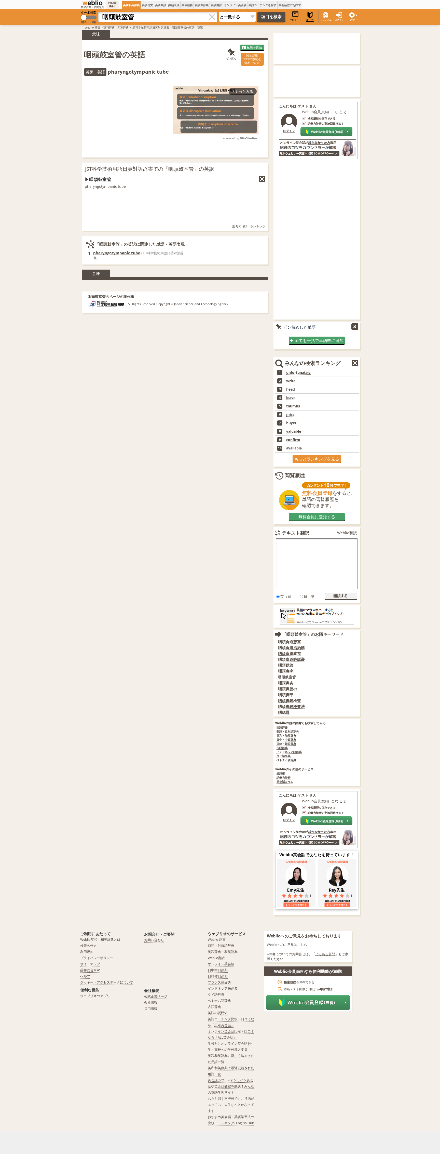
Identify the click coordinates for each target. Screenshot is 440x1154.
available (294, 448)
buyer (291, 423)
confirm (293, 440)
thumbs (293, 406)
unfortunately (298, 372)
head (290, 389)
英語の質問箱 (218, 1013)
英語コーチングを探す (263, 5)
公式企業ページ (155, 996)
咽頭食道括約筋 (291, 647)
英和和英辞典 (131, 5)
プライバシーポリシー (96, 958)
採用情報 (150, 1008)
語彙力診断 (284, 777)
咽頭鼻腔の (287, 689)
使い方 (310, 20)
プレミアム (326, 19)
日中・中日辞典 (286, 739)
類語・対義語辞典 (221, 945)
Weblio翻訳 (347, 533)
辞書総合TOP (90, 970)
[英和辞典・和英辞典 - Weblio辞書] (92, 2)
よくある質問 (325, 954)
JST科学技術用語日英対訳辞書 (150, 27)
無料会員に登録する (316, 517)
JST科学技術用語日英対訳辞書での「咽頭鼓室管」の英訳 (149, 168)
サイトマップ (90, 964)
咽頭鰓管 (285, 665)
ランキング (257, 226)
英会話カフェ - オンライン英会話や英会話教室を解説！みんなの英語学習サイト (231, 1086)
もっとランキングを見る (316, 459)
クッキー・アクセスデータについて (106, 982)
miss (290, 415)
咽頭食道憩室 (289, 642)
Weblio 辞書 (92, 27)
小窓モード (295, 19)
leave (290, 398)
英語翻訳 (216, 5)
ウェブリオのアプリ (95, 995)
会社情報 (150, 1002)
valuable (293, 431)
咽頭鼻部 (285, 695)
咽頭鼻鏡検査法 (291, 706)
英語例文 (147, 5)
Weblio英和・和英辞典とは (100, 939)
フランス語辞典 (219, 982)
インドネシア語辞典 (289, 752)
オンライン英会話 (235, 5)
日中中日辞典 (218, 970)
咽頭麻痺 (285, 671)
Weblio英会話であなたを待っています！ (316, 854)
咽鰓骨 (284, 712)
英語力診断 (202, 5)
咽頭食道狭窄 (289, 653)
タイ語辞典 (284, 756)
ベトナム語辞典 (286, 760)
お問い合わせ (154, 940)
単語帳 (281, 773)
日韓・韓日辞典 (286, 744)
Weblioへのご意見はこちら (287, 944)
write (290, 381)
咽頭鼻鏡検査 (289, 700)
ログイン (339, 19)
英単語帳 (187, 5)
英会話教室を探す (290, 5)
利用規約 (86, 951)
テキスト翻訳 (295, 533)
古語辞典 (282, 748)
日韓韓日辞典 (218, 976)
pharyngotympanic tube (105, 186)
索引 (246, 226)
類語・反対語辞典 (288, 731)
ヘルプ (85, 976)
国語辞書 (282, 727)
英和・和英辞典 (286, 735)
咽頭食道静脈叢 (291, 659)
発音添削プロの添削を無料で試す (252, 59)
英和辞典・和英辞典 (116, 27)
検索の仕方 (88, 945)
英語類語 (160, 5)
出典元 (236, 226)
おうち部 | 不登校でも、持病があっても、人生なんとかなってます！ (231, 1104)
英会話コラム (285, 782)
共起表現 (174, 5)
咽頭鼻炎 (285, 683)
